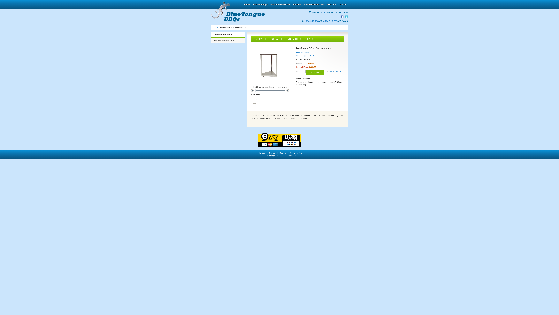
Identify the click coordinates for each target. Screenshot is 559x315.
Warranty (331, 4)
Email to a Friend (302, 52)
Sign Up (329, 12)
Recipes (297, 4)
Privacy (262, 153)
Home (247, 4)
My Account (342, 12)
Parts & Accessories (280, 4)
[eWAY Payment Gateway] (279, 134)
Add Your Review (312, 56)
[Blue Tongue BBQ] (238, 11)
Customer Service (297, 153)
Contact (342, 4)
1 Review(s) (300, 56)
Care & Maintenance (314, 4)
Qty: (298, 72)
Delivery (283, 153)
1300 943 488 (311, 21)
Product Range (260, 4)
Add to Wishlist (335, 71)
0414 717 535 (330, 21)
